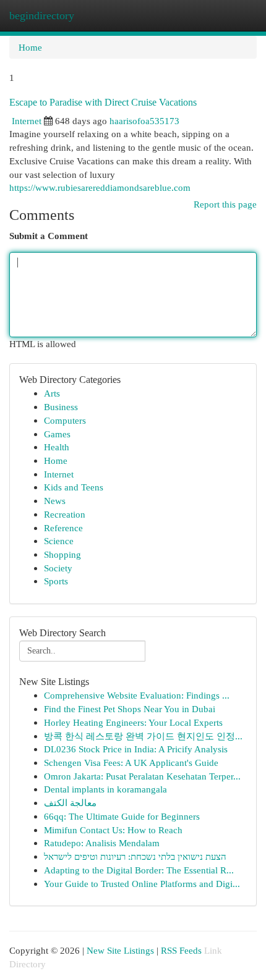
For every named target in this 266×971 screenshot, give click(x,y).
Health (56, 447)
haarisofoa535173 (144, 121)
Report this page (225, 204)
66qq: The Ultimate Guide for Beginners (122, 816)
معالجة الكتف (70, 802)
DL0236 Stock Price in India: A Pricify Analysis (136, 749)
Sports (56, 581)
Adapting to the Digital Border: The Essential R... (139, 870)
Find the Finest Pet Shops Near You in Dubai (129, 709)
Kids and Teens (73, 487)
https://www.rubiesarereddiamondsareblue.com (100, 187)
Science (59, 541)
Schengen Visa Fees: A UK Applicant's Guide (131, 762)
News (55, 500)
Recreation (64, 514)
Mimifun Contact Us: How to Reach (113, 830)
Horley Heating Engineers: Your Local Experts (133, 722)
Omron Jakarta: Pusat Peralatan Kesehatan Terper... (142, 776)
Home (30, 47)
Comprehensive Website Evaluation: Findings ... (137, 695)
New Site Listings (120, 950)
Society (58, 568)
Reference (63, 528)
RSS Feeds (181, 950)
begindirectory (41, 15)
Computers (65, 420)
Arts (52, 393)
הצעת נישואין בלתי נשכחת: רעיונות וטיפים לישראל (135, 856)
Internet (26, 121)
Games (57, 434)
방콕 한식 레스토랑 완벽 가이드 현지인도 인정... (143, 736)
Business (61, 406)
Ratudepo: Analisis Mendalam (102, 843)
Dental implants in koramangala (105, 789)
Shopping (62, 554)
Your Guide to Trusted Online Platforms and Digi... (142, 883)
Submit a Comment (48, 235)
